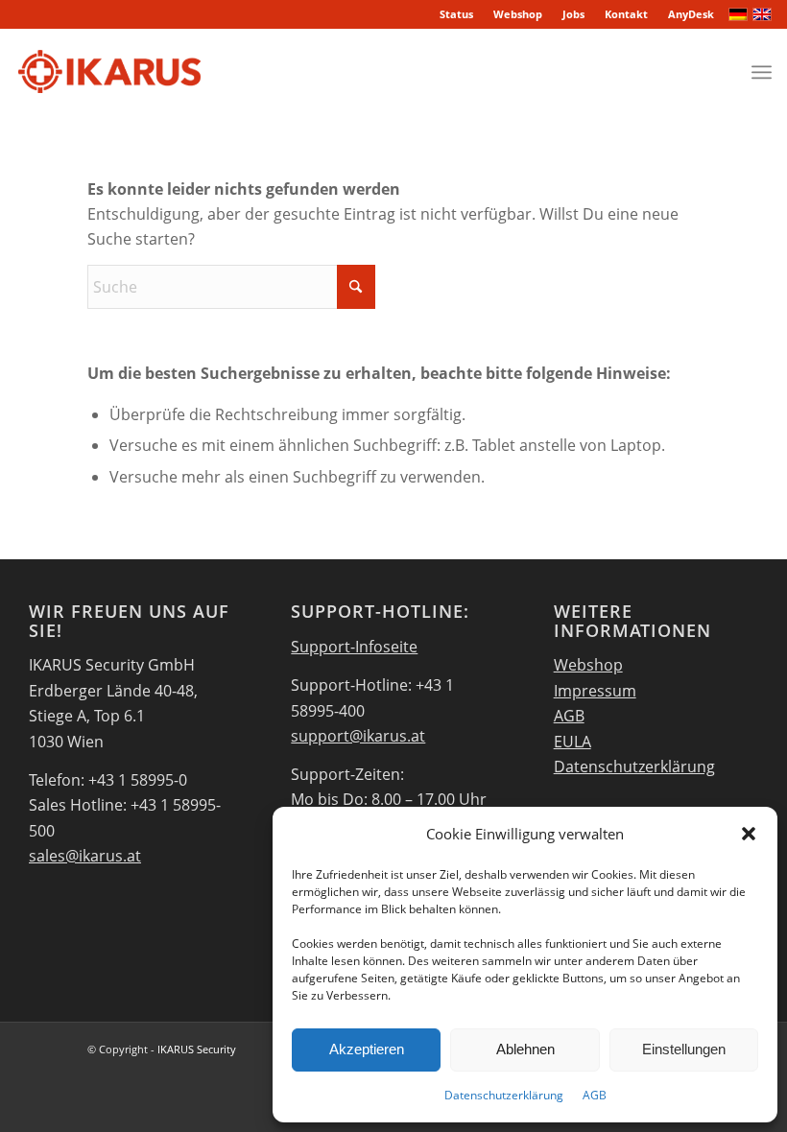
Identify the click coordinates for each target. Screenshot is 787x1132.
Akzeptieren (366, 1049)
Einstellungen (684, 1049)
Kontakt (626, 14)
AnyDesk (691, 14)
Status (456, 14)
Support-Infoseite (354, 646)
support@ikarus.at (358, 735)
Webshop (517, 14)
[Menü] (761, 72)
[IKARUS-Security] (109, 72)
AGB (595, 1095)
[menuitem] (457, 14)
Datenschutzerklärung (503, 1095)
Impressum (595, 690)
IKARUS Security (196, 1049)
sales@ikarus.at (85, 855)
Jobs (573, 14)
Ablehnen (525, 1049)
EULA (572, 741)
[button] (748, 833)
